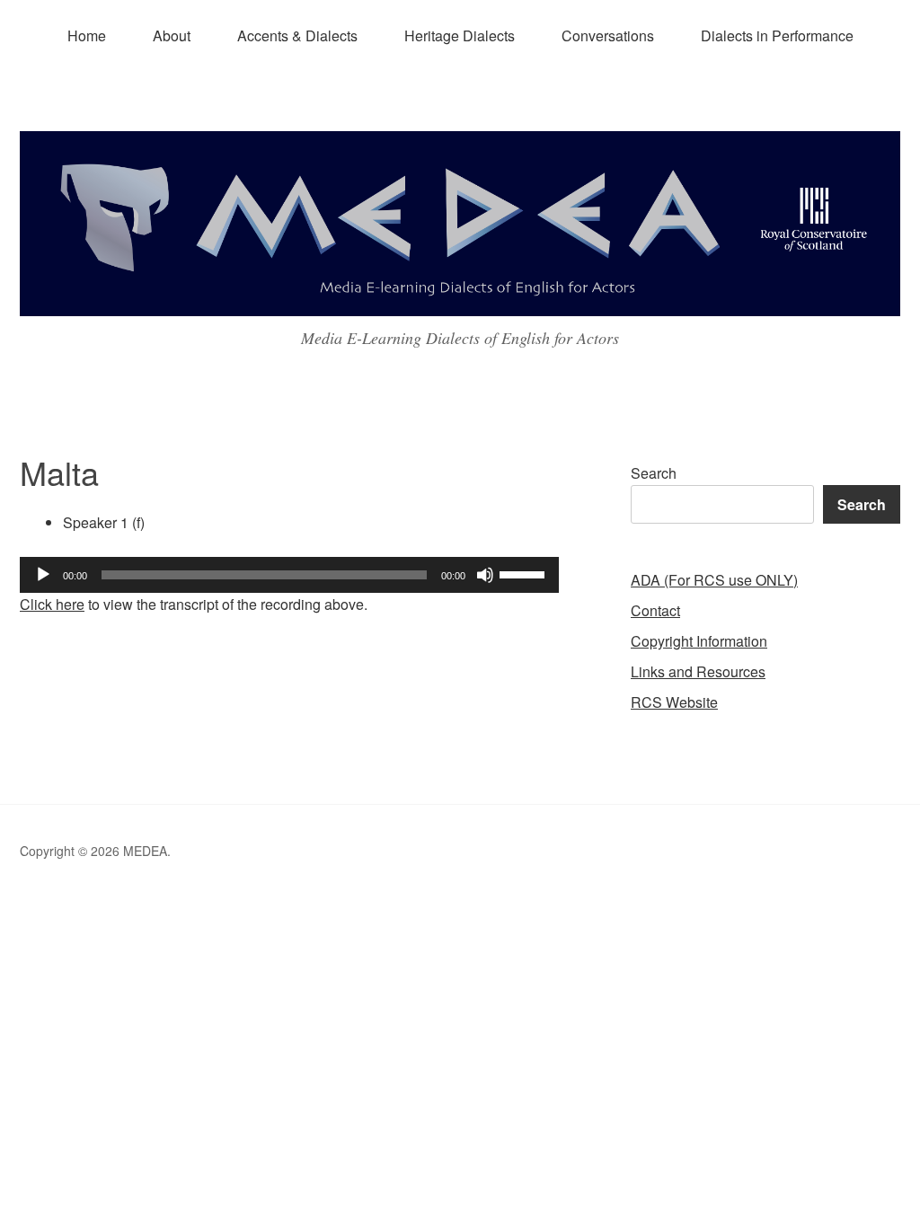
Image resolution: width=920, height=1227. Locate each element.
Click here (52, 604)
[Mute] (485, 575)
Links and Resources (698, 671)
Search (654, 473)
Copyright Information (699, 641)
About (171, 35)
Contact (655, 610)
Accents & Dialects (297, 35)
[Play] (43, 575)
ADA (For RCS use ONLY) (714, 579)
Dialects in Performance (777, 35)
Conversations (608, 35)
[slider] (525, 573)
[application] (289, 575)
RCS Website (674, 702)
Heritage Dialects (459, 35)
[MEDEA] (460, 299)
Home (86, 35)
